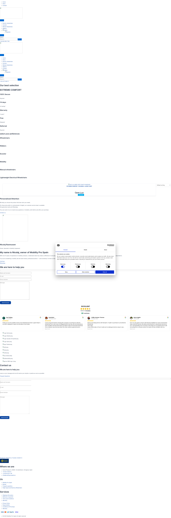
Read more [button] (47, 329)
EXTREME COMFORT (72, 186)
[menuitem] (5, 30)
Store (4, 59)
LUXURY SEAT (88, 186)
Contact (5, 68)
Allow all (105, 272)
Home (4, 58)
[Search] (20, 39)
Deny (66, 272)
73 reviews (87, 310)
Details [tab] (85, 249)
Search (1, 37)
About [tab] (105, 249)
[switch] (78, 267)
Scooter (5, 25)
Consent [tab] (65, 249)
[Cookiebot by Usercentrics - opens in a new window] (108, 245)
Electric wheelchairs (8, 23)
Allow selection (85, 272)
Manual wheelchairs (8, 26)
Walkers (5, 28)
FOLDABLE (81, 186)
